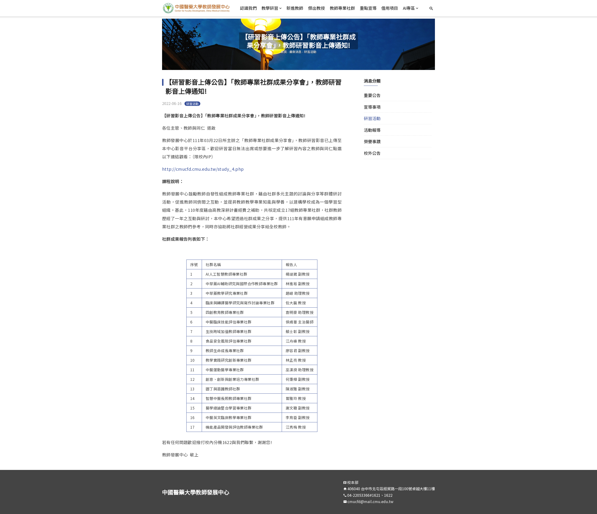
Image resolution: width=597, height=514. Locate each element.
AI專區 (409, 8)
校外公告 (372, 153)
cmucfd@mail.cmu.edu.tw (370, 501)
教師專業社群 (342, 8)
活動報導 (372, 130)
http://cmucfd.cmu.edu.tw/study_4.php (203, 169)
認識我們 (248, 8)
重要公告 (372, 95)
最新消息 (295, 51)
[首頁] (196, 8)
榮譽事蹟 (372, 141)
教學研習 (269, 8)
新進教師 (294, 8)
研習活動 (310, 51)
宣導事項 (372, 107)
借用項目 (389, 8)
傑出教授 (316, 8)
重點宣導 (368, 8)
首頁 (284, 51)
